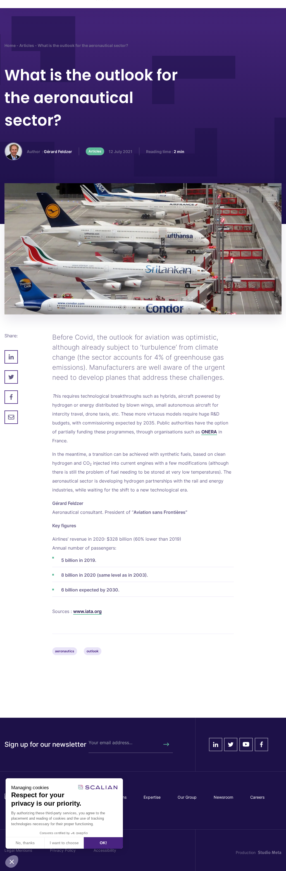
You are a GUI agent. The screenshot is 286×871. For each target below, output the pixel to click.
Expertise (152, 797)
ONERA (209, 432)
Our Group (187, 797)
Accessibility (105, 850)
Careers (257, 797)
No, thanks (25, 843)
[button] (11, 861)
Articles (26, 45)
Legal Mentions (18, 850)
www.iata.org (87, 611)
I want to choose (64, 843)
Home (10, 45)
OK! (103, 843)
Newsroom (223, 797)
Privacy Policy (63, 850)
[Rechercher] (165, 744)
